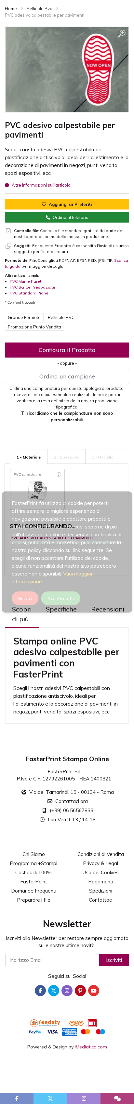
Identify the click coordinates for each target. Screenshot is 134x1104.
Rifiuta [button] (25, 598)
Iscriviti (114, 960)
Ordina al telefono (70, 217)
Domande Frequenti (33, 891)
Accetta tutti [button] (60, 598)
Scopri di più (22, 614)
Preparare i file (33, 900)
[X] (53, 990)
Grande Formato (24, 317)
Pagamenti (100, 881)
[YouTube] (93, 990)
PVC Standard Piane (29, 293)
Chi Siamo (33, 854)
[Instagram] (67, 990)
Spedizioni (100, 891)
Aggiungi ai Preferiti (70, 204)
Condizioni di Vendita (100, 854)
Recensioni (107, 609)
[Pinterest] (80, 990)
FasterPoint (33, 881)
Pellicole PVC (61, 317)
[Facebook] (40, 990)
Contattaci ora (71, 801)
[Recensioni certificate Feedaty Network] (49, 1022)
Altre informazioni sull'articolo (41, 185)
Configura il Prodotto (67, 350)
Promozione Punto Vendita (34, 326)
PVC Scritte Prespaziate (32, 287)
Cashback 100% (33, 872)
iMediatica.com (91, 1047)
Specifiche (61, 609)
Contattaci (101, 900)
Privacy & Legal (100, 863)
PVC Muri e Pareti (26, 281)
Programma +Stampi (33, 863)
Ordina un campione (67, 376)
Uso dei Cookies (101, 872)
